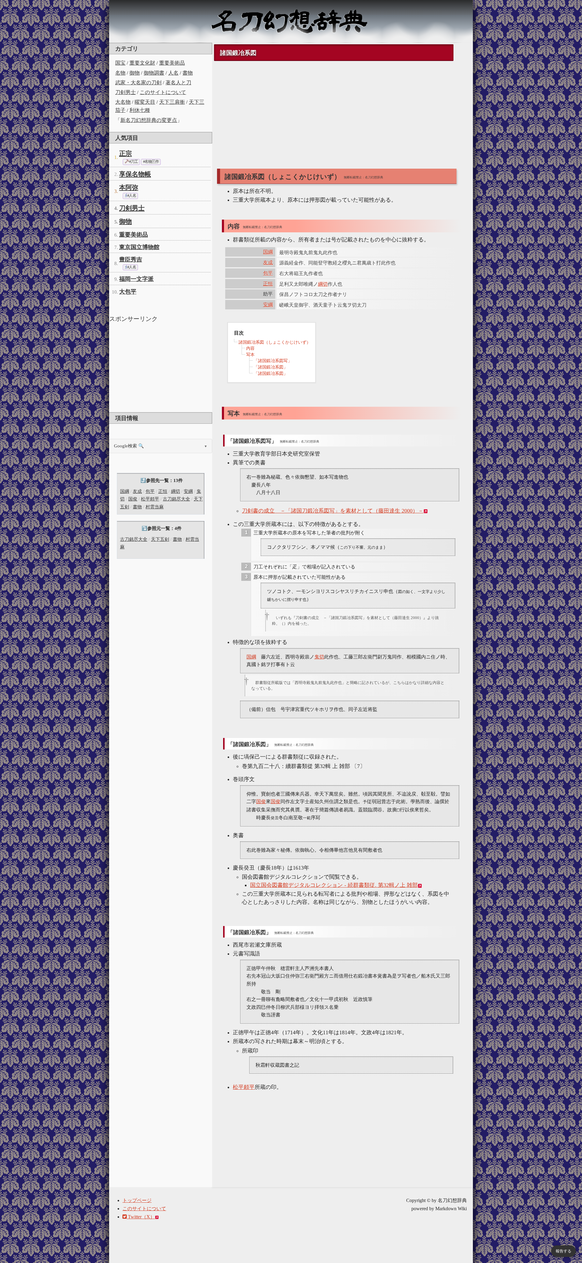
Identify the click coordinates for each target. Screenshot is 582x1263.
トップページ (137, 1200)
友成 (137, 491)
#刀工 (133, 162)
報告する (563, 1251)
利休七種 (139, 110)
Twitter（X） (141, 1216)
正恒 (162, 491)
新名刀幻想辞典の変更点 (148, 120)
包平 (150, 491)
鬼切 (319, 656)
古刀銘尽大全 (176, 499)
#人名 (131, 196)
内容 (250, 348)
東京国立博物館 (139, 247)
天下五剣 (160, 539)
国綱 (124, 491)
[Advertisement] (161, 366)
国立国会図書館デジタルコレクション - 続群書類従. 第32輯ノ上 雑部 (334, 885)
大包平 (127, 291)
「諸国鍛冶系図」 (271, 367)
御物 (134, 73)
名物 (120, 73)
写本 (250, 354)
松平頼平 (150, 499)
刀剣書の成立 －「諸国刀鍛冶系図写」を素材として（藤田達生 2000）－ (332, 511)
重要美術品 (172, 63)
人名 (173, 73)
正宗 (125, 153)
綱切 (175, 491)
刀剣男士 (125, 92)
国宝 (120, 63)
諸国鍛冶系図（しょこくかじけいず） (275, 342)
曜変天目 (145, 102)
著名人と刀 (178, 83)
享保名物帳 (135, 174)
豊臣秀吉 (130, 259)
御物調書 (154, 73)
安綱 (188, 491)
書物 (187, 73)
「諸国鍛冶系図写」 (273, 361)
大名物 (123, 102)
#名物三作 (151, 162)
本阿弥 (128, 187)
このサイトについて (163, 92)
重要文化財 (142, 63)
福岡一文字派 (136, 279)
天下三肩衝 (172, 102)
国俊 (132, 499)
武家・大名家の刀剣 (138, 83)
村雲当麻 (155, 506)
